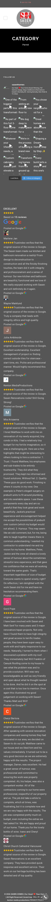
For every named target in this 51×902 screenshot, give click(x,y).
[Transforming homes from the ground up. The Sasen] (25, 165)
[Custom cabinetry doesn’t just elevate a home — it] (10, 165)
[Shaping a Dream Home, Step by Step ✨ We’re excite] (40, 146)
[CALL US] (45, 897)
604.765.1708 (26, 2)
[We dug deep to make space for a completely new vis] (25, 126)
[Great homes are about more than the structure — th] (40, 126)
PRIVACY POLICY (37, 900)
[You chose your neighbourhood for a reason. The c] (40, 107)
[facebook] (23, 5)
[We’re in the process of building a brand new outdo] (25, 146)
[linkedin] (27, 5)
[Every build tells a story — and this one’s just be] (40, 165)
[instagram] (31, 5)
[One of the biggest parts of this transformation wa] (10, 107)
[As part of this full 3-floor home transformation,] (10, 126)
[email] (19, 5)
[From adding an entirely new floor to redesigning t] (25, 107)
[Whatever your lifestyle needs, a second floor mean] (10, 146)
